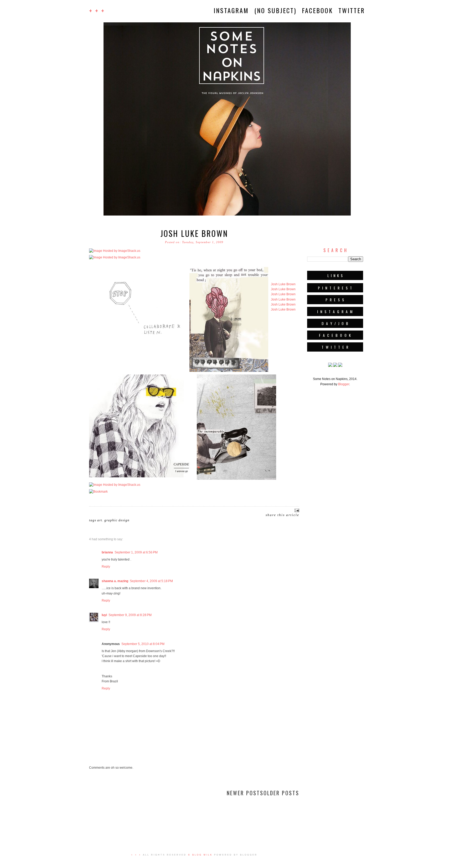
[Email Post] (296, 510)
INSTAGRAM (231, 10)
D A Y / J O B (335, 323)
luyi (104, 615)
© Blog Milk (200, 855)
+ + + (97, 10)
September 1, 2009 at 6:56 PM (136, 552)
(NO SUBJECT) (275, 10)
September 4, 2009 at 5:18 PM (151, 581)
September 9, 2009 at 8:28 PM (130, 615)
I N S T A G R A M (335, 311)
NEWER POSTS (245, 793)
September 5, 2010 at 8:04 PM (142, 644)
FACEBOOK (317, 10)
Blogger (343, 384)
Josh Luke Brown (194, 233)
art (99, 520)
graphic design (117, 520)
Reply (106, 566)
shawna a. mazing (115, 581)
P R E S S (335, 299)
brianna (107, 552)
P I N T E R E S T (335, 288)
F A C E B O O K (335, 335)
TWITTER (351, 10)
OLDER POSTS (281, 793)
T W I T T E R (335, 347)
